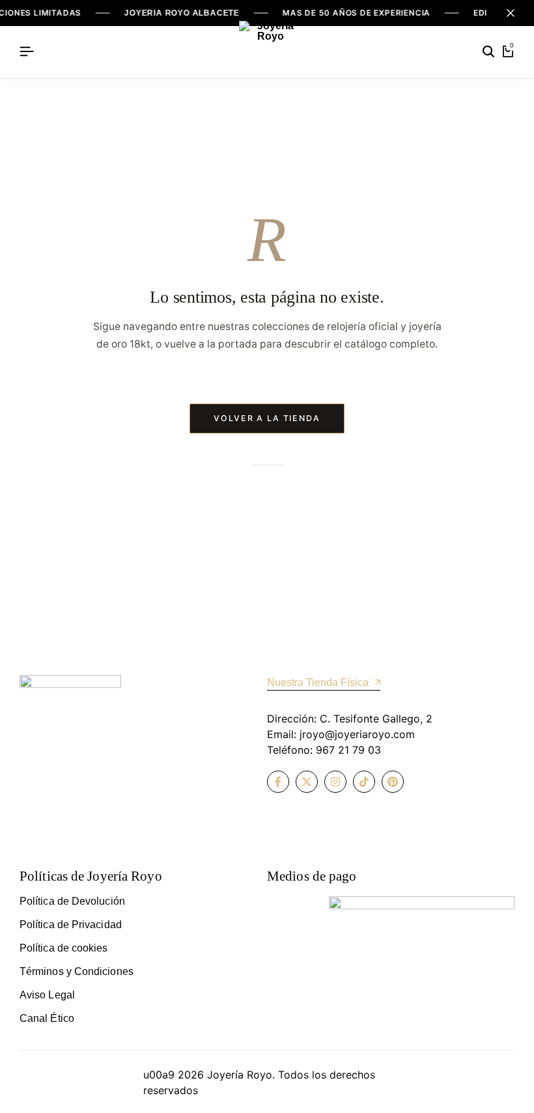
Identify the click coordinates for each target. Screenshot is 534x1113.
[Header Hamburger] (27, 51)
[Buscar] (488, 52)
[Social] (278, 782)
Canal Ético (47, 1018)
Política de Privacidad (71, 924)
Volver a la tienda (267, 418)
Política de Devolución (72, 901)
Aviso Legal (47, 994)
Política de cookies (64, 948)
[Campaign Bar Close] (510, 13)
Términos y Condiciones (77, 971)
